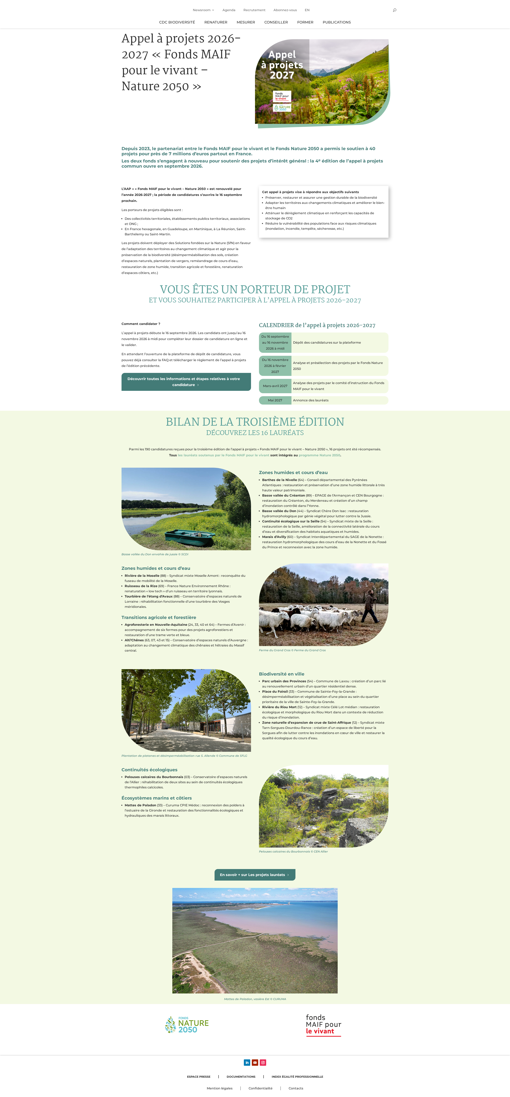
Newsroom (202, 10)
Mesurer (246, 22)
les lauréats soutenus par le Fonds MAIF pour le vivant (223, 455)
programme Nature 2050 (319, 455)
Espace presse (198, 1076)
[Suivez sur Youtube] (255, 1062)
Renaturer (215, 22)
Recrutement (254, 10)
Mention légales (219, 1088)
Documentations (241, 1076)
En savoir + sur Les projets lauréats (252, 875)
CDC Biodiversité (177, 22)
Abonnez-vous (285, 10)
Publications (337, 22)
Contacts (296, 1088)
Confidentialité (261, 1088)
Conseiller (276, 22)
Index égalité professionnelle (297, 1076)
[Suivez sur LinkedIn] (247, 1062)
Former (305, 22)
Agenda (229, 10)
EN (307, 10)
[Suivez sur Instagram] (263, 1062)
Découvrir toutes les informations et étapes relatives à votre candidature (184, 382)
